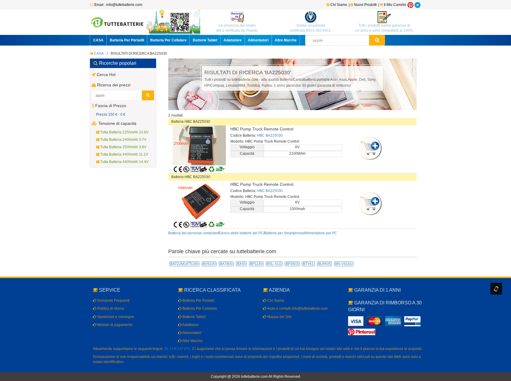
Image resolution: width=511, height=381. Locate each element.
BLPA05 (324, 264)
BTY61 (308, 264)
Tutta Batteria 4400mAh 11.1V (123, 154)
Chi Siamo (338, 5)
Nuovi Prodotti (365, 5)
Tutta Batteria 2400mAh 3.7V (122, 140)
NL (166, 349)
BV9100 (209, 264)
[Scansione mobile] (496, 289)
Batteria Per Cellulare (168, 40)
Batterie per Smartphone (284, 233)
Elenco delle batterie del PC (241, 233)
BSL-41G (274, 264)
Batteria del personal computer (193, 233)
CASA (98, 40)
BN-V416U (343, 264)
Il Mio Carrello (394, 5)
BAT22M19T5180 (184, 264)
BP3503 (292, 264)
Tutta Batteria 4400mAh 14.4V (123, 162)
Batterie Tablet (205, 40)
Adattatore (233, 40)
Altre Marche (286, 40)
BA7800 (226, 264)
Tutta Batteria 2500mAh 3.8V (122, 147)
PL (188, 349)
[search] (377, 40)
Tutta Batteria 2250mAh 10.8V (123, 132)
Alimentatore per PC (321, 233)
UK (174, 349)
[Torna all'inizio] (505, 300)
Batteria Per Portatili (127, 40)
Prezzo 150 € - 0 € (110, 114)
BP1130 (256, 264)
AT (181, 349)
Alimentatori (258, 40)
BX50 (241, 264)
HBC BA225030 (270, 135)
